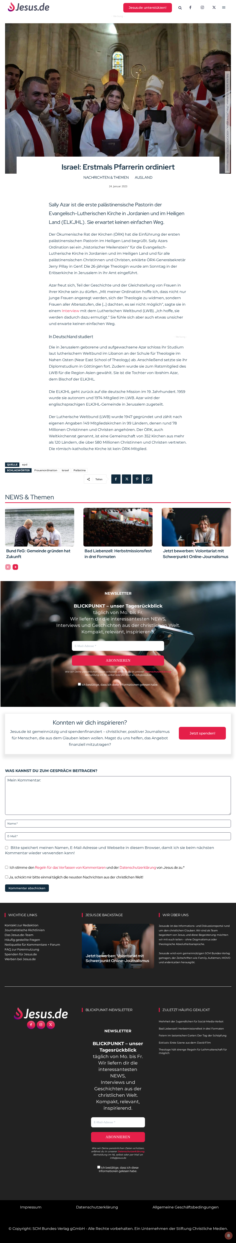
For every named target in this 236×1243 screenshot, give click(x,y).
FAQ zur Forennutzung (22, 949)
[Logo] (41, 1013)
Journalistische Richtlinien (25, 930)
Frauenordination (45, 470)
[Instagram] (202, 8)
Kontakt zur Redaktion (21, 925)
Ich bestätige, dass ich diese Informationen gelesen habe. (119, 685)
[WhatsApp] (147, 479)
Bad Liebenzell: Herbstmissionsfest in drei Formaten (191, 1028)
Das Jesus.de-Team (19, 935)
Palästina (80, 470)
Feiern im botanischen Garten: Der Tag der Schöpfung (193, 1035)
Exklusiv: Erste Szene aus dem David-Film (185, 1042)
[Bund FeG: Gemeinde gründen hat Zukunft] (39, 527)
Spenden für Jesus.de (21, 954)
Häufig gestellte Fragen (22, 940)
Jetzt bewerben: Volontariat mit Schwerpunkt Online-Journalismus (117, 958)
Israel (65, 470)
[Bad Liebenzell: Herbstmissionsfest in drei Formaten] (118, 527)
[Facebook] (190, 8)
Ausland (144, 177)
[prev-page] (8, 567)
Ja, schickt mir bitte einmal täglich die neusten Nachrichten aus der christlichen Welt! (75, 877)
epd (24, 464)
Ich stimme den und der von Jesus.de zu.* (97, 867)
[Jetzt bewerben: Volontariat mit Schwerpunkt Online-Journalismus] (196, 527)
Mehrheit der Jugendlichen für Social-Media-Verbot (191, 1021)
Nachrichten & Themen (106, 177)
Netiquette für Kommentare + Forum (32, 944)
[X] (214, 8)
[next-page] (15, 567)
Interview (70, 311)
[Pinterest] (137, 479)
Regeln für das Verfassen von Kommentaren (70, 867)
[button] (180, 8)
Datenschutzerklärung (138, 867)
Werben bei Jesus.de (20, 959)
